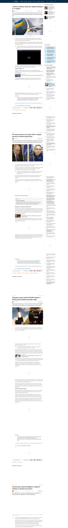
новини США (14, 462)
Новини (22, 1)
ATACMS (26, 327)
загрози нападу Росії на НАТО (30, 208)
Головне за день (48, 4)
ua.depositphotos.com (40, 514)
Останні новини (48, 65)
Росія (21, 164)
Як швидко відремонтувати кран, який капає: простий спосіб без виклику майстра (51, 51)
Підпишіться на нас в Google (40, 10)
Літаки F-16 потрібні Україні (19, 78)
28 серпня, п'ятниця (47, 132)
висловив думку (30, 394)
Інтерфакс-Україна (22, 42)
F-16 (30, 38)
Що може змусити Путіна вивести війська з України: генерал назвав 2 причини (28, 260)
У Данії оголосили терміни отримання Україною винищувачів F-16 (32, 75)
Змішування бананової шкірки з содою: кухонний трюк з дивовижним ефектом (51, 58)
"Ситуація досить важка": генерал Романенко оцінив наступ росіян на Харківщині (29, 436)
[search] (55, 1)
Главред (26, 390)
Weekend (42, 1)
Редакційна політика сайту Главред (25, 105)
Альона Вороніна (16, 138)
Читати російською (40, 4)
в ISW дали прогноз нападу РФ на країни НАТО (26, 218)
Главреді (33, 169)
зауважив (27, 398)
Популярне (38, 1)
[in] (41, 107)
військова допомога (20, 462)
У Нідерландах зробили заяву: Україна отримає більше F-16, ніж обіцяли (27, 98)
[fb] (36, 107)
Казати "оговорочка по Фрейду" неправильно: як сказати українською (50, 55)
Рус (47, 1)
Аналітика (30, 1)
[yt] (34, 107)
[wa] (29, 107)
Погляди (25, 1)
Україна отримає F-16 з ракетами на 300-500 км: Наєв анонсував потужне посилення (29, 97)
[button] (13, 1)
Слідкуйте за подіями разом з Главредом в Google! (17, 107)
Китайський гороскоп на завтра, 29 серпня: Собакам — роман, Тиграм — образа (51, 48)
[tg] (32, 107)
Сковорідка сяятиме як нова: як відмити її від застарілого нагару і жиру (51, 61)
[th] (31, 107)
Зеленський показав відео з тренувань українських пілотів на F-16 (27, 437)
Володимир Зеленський (24, 517)
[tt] (38, 107)
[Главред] (16, 1)
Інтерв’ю (34, 1)
